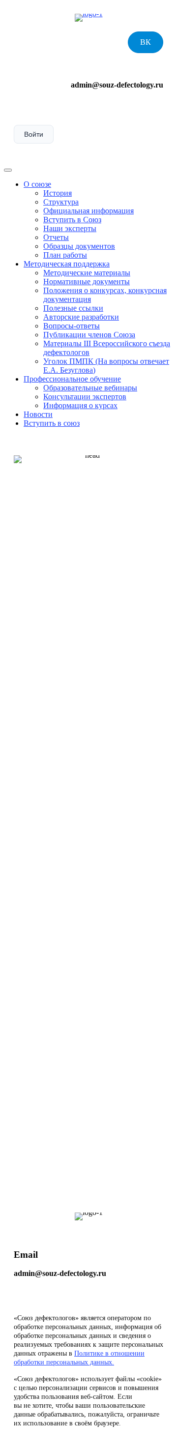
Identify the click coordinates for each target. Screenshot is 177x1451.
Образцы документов (79, 246)
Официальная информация (88, 211)
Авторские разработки (81, 317)
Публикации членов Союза (89, 334)
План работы (65, 255)
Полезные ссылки (73, 308)
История (57, 193)
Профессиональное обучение (72, 379)
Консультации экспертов (84, 396)
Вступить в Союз (72, 219)
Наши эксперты (69, 228)
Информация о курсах (80, 405)
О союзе (37, 184)
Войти (33, 134)
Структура (61, 202)
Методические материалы (86, 272)
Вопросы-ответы (71, 326)
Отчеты (56, 237)
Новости (38, 414)
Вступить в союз (52, 423)
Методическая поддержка (67, 264)
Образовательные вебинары (90, 388)
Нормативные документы (86, 281)
